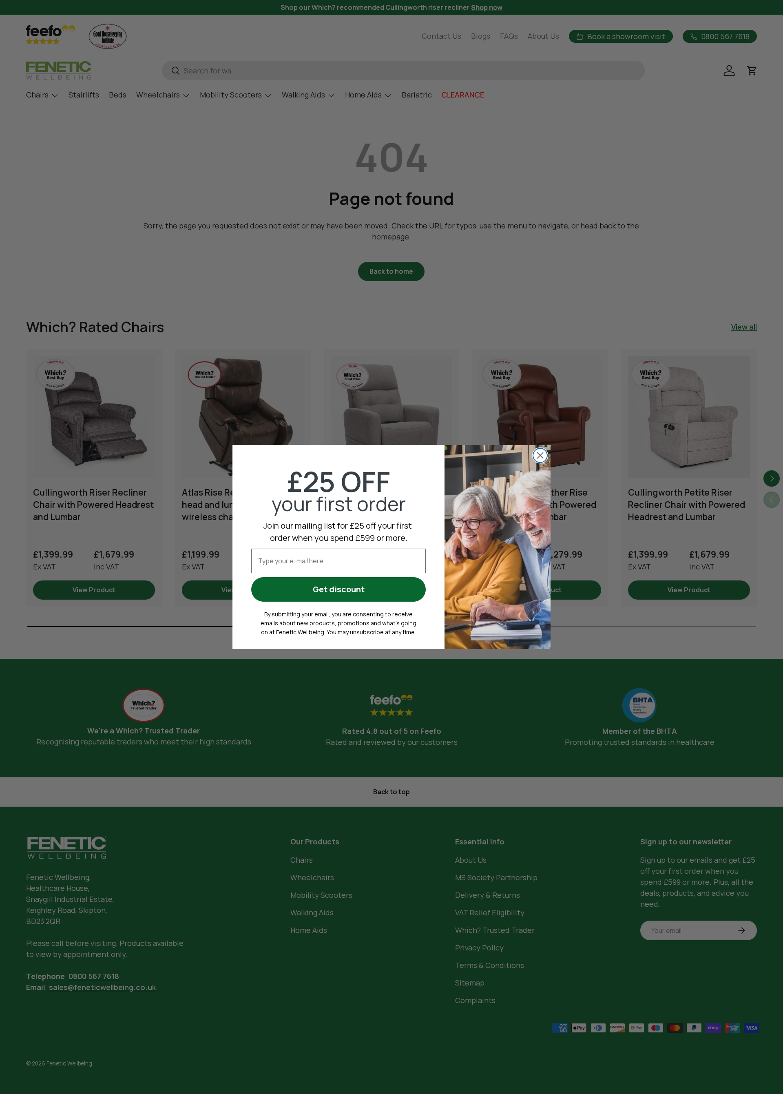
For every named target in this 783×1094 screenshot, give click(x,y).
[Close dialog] (540, 455)
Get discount (339, 589)
